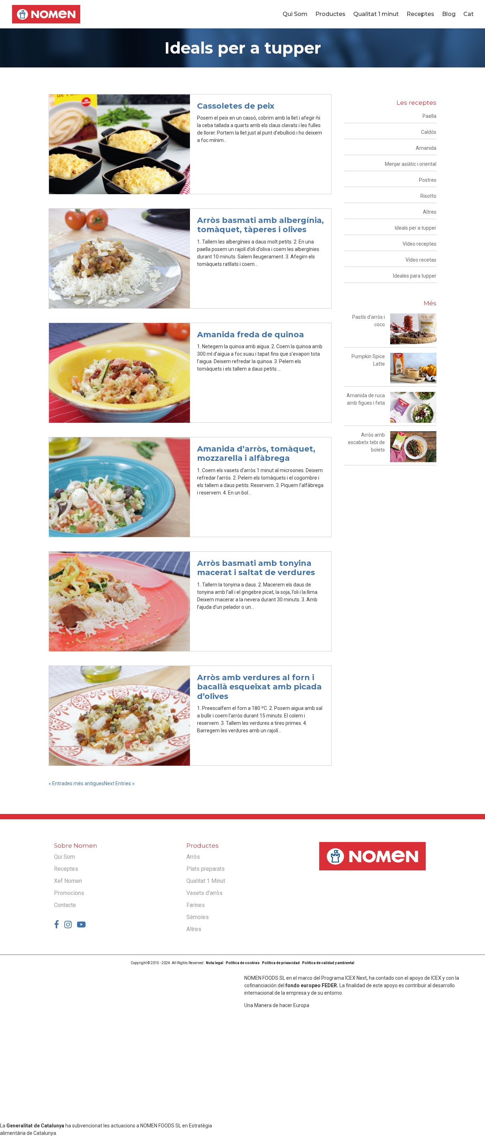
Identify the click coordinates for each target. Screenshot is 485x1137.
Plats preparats (205, 868)
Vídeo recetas (420, 260)
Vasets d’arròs (204, 893)
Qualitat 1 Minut (205, 881)
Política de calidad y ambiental (328, 963)
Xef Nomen (68, 881)
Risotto (428, 196)
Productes (330, 14)
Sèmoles (197, 917)
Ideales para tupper (414, 276)
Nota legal (214, 963)
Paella (429, 116)
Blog (449, 14)
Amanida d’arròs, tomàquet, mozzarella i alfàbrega (256, 453)
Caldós (428, 132)
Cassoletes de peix (235, 106)
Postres (427, 180)
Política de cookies (243, 963)
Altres (429, 212)
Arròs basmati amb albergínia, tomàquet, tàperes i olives (260, 224)
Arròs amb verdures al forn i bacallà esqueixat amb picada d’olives (259, 687)
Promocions (69, 893)
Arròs (193, 856)
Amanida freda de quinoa (250, 334)
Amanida (426, 148)
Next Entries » (119, 783)
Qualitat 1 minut (376, 14)
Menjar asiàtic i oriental (410, 164)
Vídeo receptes (419, 244)
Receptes (420, 14)
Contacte (65, 905)
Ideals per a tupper (415, 228)
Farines (195, 905)
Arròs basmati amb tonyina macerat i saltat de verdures (256, 567)
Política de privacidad (281, 963)
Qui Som (295, 14)
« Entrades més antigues (76, 783)
